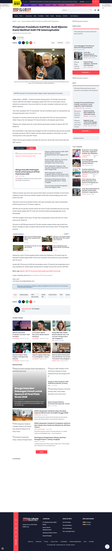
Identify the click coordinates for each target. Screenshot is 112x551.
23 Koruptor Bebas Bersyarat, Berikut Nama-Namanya (40, 334)
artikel (36, 441)
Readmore (85, 72)
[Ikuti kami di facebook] (16, 520)
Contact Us (33, 4)
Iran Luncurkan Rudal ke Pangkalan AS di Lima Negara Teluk (56, 186)
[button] (59, 49)
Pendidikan (41, 16)
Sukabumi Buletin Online (50, 532)
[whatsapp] (27, 42)
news (19, 21)
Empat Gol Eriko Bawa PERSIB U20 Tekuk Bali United (89, 112)
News (21, 16)
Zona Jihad (61, 4)
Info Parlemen (74, 16)
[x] (23, 42)
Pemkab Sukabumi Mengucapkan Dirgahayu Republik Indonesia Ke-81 (90, 171)
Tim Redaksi (64, 541)
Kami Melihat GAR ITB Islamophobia (41, 275)
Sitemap (41, 4)
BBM (53, 340)
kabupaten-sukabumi (85, 175)
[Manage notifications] (2, 548)
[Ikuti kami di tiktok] (16, 536)
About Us (26, 4)
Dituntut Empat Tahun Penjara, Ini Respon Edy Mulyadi (20, 357)
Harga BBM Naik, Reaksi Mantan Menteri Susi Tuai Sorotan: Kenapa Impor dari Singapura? (60, 335)
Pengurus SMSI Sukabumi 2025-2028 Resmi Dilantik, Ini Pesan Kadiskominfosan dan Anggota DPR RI (56, 154)
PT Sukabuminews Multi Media (49, 523)
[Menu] (98, 10)
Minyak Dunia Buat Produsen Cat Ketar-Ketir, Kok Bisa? (21, 334)
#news (68, 294)
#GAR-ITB (44, 296)
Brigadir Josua (56, 360)
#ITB (61, 294)
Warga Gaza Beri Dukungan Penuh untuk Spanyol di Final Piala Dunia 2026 (27, 172)
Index (41, 452)
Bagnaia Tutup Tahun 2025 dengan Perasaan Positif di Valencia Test (90, 122)
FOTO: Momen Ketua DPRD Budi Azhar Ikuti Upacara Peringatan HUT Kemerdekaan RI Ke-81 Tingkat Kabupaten (90, 180)
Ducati (85, 125)
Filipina (75, 1)
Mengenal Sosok (70, 4)
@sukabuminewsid (79, 138)
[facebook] (19, 42)
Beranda (14, 21)
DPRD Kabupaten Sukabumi (86, 156)
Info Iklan (91, 541)
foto (83, 184)
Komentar (88, 524)
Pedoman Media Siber (75, 541)
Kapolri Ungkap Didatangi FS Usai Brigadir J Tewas (41, 356)
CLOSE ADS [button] (5, 4)
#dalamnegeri (24, 294)
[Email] (30, 42)
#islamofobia (53, 294)
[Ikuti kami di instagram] (16, 528)
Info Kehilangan (67, 528)
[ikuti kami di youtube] (16, 532)
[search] (91, 10)
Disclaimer (47, 4)
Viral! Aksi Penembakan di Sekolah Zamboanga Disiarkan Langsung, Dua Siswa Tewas (46, 1)
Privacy (54, 4)
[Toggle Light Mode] (95, 10)
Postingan (88, 522)
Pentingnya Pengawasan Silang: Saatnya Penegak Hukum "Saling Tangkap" (55, 180)
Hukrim (52, 16)
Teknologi (58, 16)
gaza (31, 148)
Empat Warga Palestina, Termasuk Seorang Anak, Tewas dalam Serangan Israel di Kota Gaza (56, 161)
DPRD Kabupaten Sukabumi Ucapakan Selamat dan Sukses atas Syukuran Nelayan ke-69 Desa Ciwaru (57, 174)
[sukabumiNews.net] (22, 10)
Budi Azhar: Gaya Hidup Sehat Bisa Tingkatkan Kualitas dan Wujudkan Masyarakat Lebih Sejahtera (90, 151)
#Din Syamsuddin (34, 296)
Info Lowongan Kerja (69, 531)
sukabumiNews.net (60, 544)
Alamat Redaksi (47, 536)
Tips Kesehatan (67, 525)
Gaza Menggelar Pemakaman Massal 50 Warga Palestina (84, 46)
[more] (34, 42)
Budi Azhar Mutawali (39, 429)
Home (16, 16)
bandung (86, 116)
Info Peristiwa (67, 522)
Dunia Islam (29, 16)
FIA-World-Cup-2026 (79, 108)
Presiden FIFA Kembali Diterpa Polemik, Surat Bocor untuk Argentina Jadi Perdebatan (84, 104)
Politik (47, 16)
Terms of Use (54, 541)
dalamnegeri (16, 338)
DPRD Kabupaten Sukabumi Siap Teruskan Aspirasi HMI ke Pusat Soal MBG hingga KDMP (56, 167)
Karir (85, 541)
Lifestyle (65, 16)
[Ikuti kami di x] (16, 524)
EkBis (35, 16)
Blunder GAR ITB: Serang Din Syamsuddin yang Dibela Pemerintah (40, 271)
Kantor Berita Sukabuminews (47, 528)
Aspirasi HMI (37, 415)
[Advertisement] (56, 505)
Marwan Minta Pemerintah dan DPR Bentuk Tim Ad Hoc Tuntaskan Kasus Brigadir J (61, 357)
